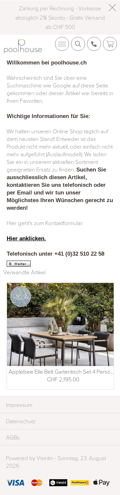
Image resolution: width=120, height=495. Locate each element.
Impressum (19, 405)
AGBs (13, 437)
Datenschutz (21, 421)
